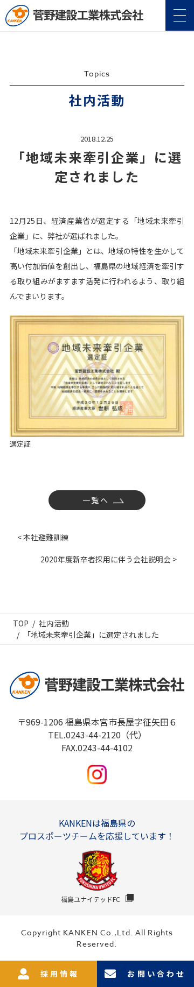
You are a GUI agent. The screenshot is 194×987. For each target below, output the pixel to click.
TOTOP (180, 948)
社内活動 (54, 623)
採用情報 (60, 973)
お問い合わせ (156, 973)
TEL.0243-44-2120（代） (97, 734)
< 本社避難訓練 (42, 537)
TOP (21, 623)
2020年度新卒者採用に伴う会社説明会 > (108, 559)
